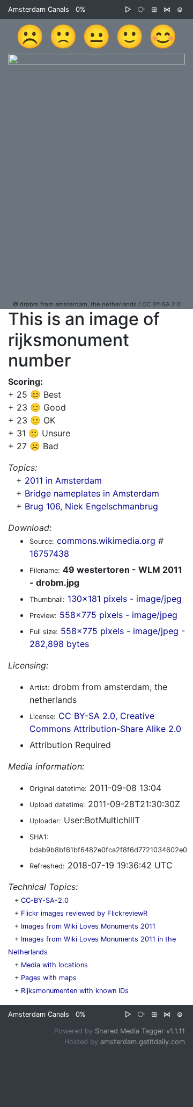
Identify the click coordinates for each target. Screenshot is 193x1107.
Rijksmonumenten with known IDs (75, 991)
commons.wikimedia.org (106, 540)
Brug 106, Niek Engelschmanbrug (91, 506)
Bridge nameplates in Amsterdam (92, 493)
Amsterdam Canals (38, 9)
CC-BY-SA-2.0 (45, 900)
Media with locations (54, 965)
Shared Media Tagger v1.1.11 (140, 1031)
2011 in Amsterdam (63, 480)
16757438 (49, 553)
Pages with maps (49, 978)
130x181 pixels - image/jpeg (125, 598)
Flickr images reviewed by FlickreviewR (84, 913)
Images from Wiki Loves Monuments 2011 (88, 926)
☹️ (30, 36)
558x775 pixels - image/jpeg (118, 614)
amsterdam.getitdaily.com (142, 1042)
